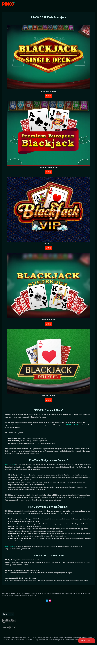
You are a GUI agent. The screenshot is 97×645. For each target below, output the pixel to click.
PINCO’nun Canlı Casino (74, 425)
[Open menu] (93, 3)
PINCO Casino (10, 465)
